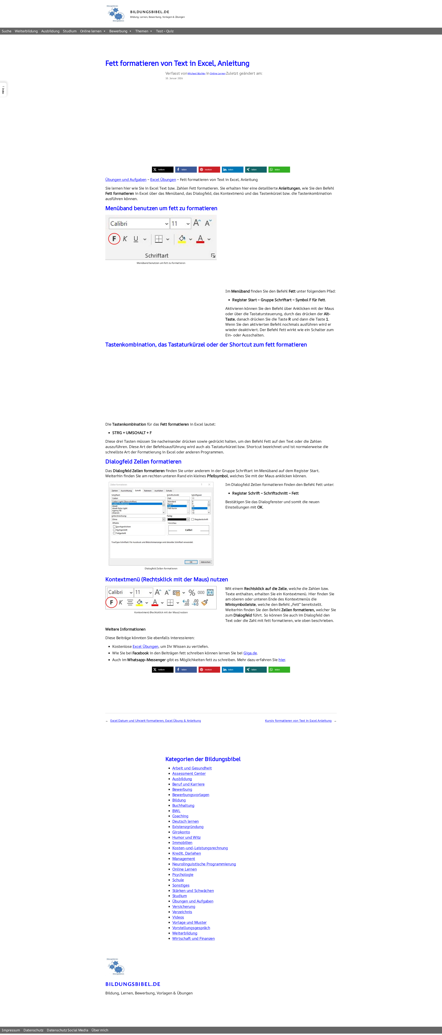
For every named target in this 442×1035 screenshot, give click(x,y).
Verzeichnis (182, 911)
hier (281, 659)
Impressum (11, 1030)
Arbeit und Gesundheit (192, 768)
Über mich (100, 1030)
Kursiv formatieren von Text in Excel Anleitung (298, 720)
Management (183, 858)
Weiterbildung (26, 31)
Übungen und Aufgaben (125, 179)
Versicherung (183, 906)
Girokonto (181, 832)
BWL (176, 810)
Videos (178, 917)
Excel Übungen (163, 179)
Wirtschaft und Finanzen (193, 938)
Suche (6, 31)
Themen (141, 31)
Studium (69, 31)
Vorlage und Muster (189, 922)
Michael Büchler (196, 73)
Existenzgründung (188, 826)
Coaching (180, 815)
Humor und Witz (186, 837)
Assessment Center (189, 773)
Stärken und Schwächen (193, 890)
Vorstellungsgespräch (191, 927)
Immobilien (182, 842)
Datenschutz (33, 1030)
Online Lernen (217, 73)
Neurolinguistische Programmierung (204, 864)
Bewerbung (118, 31)
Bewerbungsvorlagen (190, 794)
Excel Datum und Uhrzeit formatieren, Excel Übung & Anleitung (155, 720)
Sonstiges (181, 885)
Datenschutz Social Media (67, 1030)
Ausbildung (50, 31)
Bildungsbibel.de (150, 11)
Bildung (179, 800)
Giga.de (250, 653)
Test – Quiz (164, 31)
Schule (178, 879)
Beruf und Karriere (188, 784)
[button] (163, 170)
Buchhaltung (183, 805)
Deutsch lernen (185, 821)
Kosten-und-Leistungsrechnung (200, 847)
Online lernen (91, 31)
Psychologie (182, 874)
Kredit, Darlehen (186, 853)
